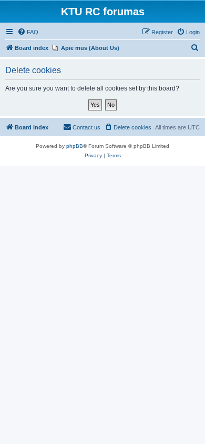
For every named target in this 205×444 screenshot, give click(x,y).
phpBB (74, 146)
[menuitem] (27, 32)
